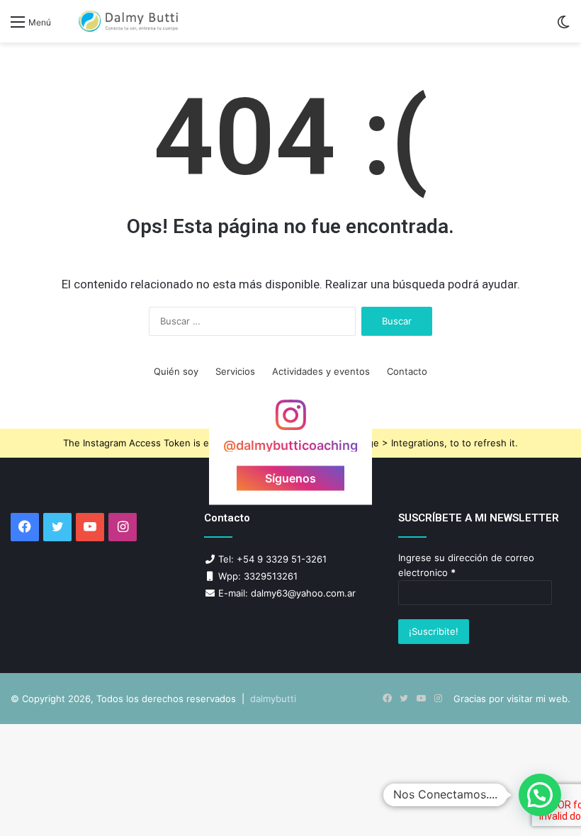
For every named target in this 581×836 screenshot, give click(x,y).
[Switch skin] (563, 27)
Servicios (235, 371)
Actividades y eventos (321, 371)
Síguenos (290, 477)
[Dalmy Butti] (129, 21)
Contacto (407, 371)
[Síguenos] (290, 421)
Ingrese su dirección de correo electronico (466, 565)
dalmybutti (273, 698)
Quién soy (176, 371)
